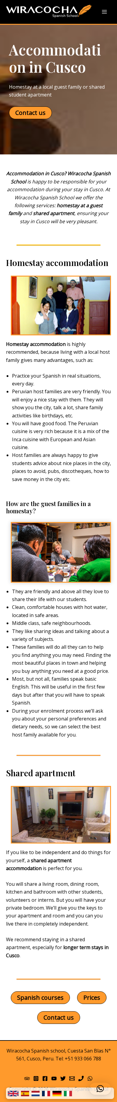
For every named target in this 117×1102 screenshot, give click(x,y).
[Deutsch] (57, 1093)
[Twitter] (63, 1078)
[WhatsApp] (90, 1078)
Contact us (30, 113)
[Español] (25, 1093)
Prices (91, 997)
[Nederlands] (36, 1093)
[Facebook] (45, 1078)
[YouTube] (54, 1078)
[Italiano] (68, 1093)
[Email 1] (72, 1078)
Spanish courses (40, 997)
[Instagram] (36, 1078)
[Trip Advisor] (27, 1078)
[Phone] (81, 1078)
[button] (100, 1089)
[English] (13, 1093)
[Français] (46, 1093)
